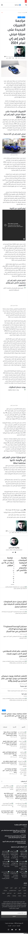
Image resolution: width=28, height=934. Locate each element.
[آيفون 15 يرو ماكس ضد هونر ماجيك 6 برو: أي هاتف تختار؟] (21, 806)
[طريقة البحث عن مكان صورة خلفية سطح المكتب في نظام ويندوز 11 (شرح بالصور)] (22, 735)
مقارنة (19, 895)
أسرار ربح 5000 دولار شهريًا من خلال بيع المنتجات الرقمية (8, 795)
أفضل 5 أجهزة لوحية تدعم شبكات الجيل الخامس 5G (7, 812)
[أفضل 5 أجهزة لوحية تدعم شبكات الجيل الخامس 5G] (7, 806)
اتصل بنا (9, 925)
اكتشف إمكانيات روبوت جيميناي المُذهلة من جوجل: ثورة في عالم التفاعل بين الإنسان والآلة (14, 716)
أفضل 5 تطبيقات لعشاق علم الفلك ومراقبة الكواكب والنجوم (9, 762)
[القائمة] (2, 5)
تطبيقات (5, 890)
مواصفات (14, 895)
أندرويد (19, 890)
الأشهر (23, 727)
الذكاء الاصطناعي (12, 890)
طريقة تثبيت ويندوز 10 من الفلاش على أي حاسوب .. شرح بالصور (10, 770)
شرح (14, 893)
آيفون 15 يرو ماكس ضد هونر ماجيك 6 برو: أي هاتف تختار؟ (21, 812)
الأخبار (23, 17)
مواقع (8, 895)
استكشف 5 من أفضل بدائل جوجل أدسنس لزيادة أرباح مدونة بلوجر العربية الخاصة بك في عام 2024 (21, 795)
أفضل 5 (6, 887)
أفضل (11, 887)
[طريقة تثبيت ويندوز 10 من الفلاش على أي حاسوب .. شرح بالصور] (22, 772)
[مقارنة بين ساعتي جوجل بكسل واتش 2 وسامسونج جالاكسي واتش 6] (5, 875)
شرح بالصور (9, 893)
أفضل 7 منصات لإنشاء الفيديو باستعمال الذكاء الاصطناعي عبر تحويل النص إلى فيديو (9, 743)
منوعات (19, 17)
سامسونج (19, 893)
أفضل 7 (24, 890)
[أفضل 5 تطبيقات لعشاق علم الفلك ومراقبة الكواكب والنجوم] (22, 764)
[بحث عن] (26, 5)
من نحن (14, 925)
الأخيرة (14, 727)
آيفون (16, 887)
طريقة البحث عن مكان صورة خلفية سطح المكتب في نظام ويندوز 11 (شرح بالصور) (10, 733)
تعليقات (5, 727)
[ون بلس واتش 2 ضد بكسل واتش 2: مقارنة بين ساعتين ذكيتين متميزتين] (14, 875)
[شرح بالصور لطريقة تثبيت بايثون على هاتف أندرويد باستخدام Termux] (22, 755)
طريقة (3, 893)
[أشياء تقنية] (18, 5)
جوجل (25, 893)
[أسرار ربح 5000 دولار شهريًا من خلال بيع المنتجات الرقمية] (7, 788)
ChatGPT (24, 887)
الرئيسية (18, 925)
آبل (19, 887)
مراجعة (24, 895)
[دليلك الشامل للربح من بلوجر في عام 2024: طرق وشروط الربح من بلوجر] (23, 854)
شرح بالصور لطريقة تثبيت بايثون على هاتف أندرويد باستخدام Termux (9, 753)
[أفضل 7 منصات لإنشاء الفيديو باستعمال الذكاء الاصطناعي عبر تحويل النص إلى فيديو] (22, 745)
